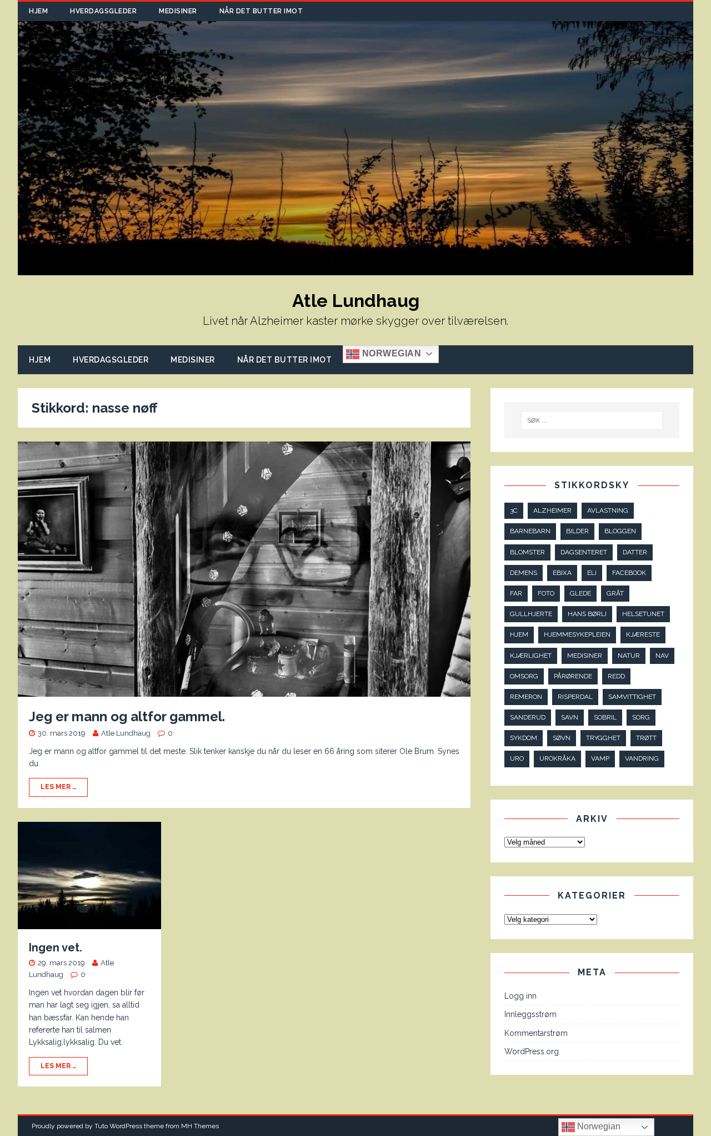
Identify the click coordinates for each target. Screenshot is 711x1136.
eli (592, 573)
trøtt (646, 738)
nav (662, 655)
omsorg (524, 676)
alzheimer (552, 510)
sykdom (523, 738)
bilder (577, 531)
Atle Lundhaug (126, 733)
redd (616, 676)
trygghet (603, 738)
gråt (615, 593)
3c (514, 510)
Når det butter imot (261, 11)
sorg (641, 717)
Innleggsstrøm (530, 1014)
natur (629, 655)
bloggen (620, 531)
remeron (526, 697)
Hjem (38, 11)
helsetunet (643, 614)
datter (635, 552)
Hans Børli (587, 614)
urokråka (557, 758)
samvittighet (632, 697)
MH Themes (200, 1126)
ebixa (562, 573)
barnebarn (530, 531)
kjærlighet (531, 655)
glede (580, 593)
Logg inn (520, 995)
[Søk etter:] (591, 420)
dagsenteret (583, 552)
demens (523, 573)
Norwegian (390, 353)
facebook (629, 573)
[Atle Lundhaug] (355, 269)
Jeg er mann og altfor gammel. (127, 716)
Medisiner (178, 11)
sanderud (527, 717)
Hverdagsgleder (103, 11)
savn (569, 717)
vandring (642, 758)
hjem (519, 634)
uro (517, 758)
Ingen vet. (55, 947)
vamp (600, 758)
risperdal (575, 697)
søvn (561, 738)
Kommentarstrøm (536, 1033)
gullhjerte (531, 614)
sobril (605, 717)
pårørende (573, 676)
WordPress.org (531, 1051)
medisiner (584, 655)
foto (546, 593)
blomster (527, 552)
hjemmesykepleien (577, 634)
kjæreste (643, 634)
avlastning (607, 510)
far (516, 593)
